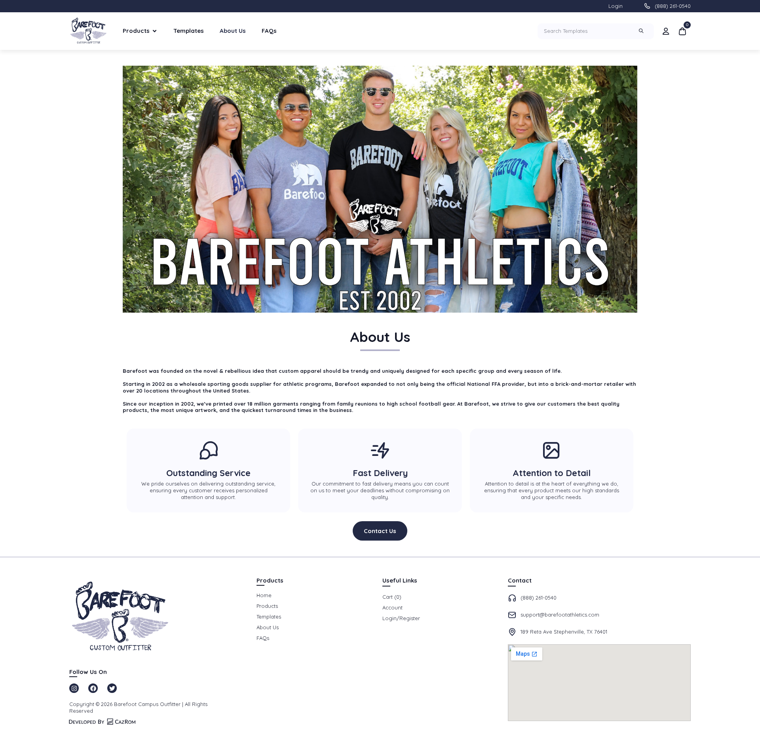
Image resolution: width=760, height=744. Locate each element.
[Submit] (642, 31)
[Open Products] (155, 31)
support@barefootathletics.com (560, 614)
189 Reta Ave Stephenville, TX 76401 (564, 631)
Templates (188, 30)
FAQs (269, 30)
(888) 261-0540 (673, 6)
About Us (233, 30)
